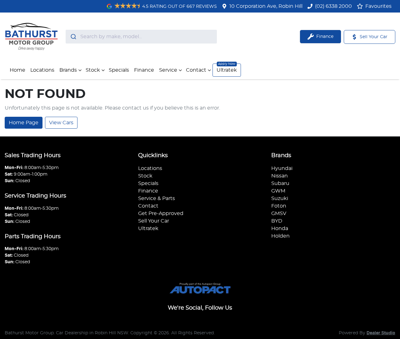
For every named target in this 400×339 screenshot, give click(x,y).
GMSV (278, 213)
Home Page (23, 122)
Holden (280, 236)
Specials (119, 70)
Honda (279, 228)
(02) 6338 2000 (333, 6)
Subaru (280, 183)
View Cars (61, 122)
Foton (278, 205)
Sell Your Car (153, 220)
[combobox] (141, 37)
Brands (68, 70)
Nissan (279, 175)
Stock (93, 70)
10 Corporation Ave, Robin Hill (265, 6)
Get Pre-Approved (160, 213)
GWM (278, 190)
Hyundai (281, 168)
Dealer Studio (381, 333)
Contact (196, 70)
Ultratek (227, 70)
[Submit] (73, 37)
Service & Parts (156, 198)
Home (17, 70)
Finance (144, 70)
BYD (276, 220)
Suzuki (279, 198)
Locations (42, 70)
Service (168, 70)
